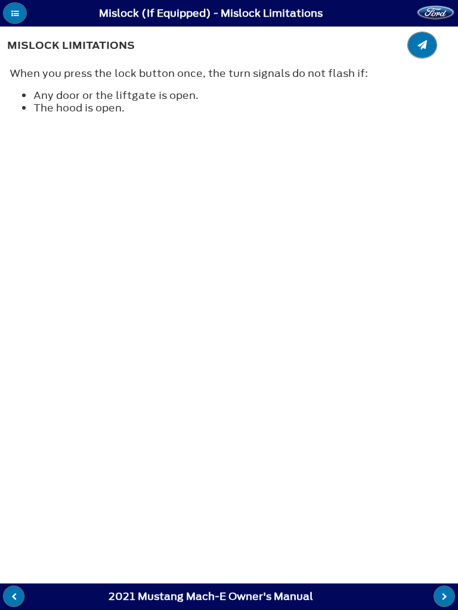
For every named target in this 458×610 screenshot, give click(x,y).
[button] (15, 13)
